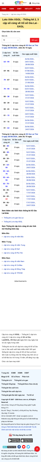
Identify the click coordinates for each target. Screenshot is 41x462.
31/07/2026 (29, 98)
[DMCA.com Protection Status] (9, 447)
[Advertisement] (20, 303)
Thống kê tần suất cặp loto (11, 391)
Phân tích (25, 377)
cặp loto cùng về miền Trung (14, 245)
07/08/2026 (29, 71)
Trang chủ (5, 373)
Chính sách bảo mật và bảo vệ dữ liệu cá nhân (16, 430)
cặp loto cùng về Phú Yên (13, 253)
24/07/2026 (29, 62)
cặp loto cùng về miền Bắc (14, 237)
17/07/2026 (30, 193)
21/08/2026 (29, 83)
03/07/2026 (29, 68)
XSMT (19, 9)
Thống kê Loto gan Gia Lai (13, 218)
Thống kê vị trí (6, 380)
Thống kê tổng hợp (8, 384)
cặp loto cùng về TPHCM (13, 273)
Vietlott (29, 9)
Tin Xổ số (30, 395)
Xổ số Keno (15, 377)
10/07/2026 (29, 95)
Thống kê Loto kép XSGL (13, 222)
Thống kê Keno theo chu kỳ (28, 384)
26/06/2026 (29, 59)
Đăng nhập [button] (36, 3)
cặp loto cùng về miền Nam (14, 261)
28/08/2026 (29, 64)
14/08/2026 (29, 74)
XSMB (4, 9)
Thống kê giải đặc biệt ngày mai (12, 395)
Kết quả (34, 40)
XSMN (11, 9)
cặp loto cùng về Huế (12, 249)
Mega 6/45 (5, 377)
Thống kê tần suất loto (9, 388)
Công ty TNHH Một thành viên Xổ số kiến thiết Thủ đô (18, 427)
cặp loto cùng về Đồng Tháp (14, 269)
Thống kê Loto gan (21, 380)
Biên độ (4, 36)
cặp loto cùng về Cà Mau (13, 265)
